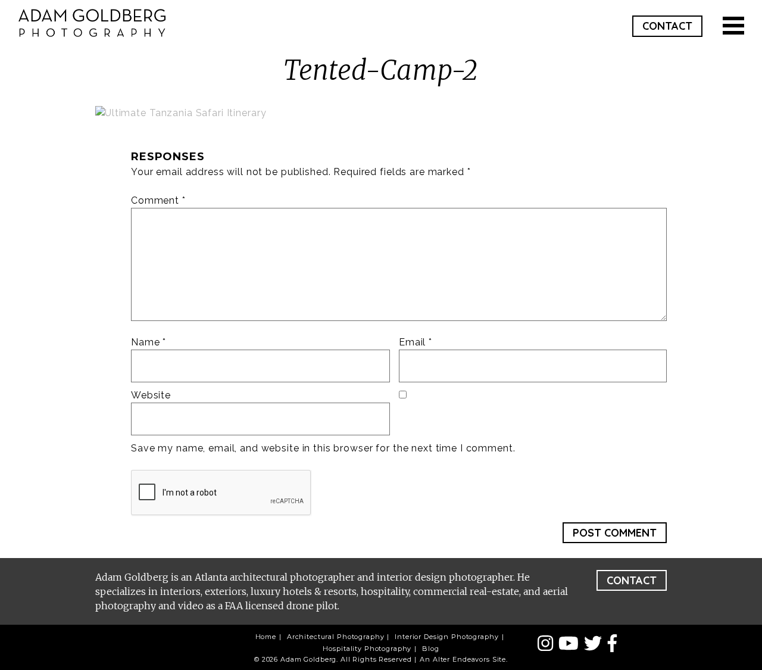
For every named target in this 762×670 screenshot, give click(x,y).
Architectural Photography (336, 636)
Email (415, 342)
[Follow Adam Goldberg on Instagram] (548, 644)
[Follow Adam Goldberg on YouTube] (571, 644)
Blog (430, 648)
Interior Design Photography (446, 636)
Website (151, 395)
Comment (158, 200)
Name (148, 342)
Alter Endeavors (461, 659)
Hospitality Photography (367, 648)
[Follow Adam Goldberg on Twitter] (595, 644)
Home (265, 636)
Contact (667, 26)
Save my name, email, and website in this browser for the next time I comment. (323, 448)
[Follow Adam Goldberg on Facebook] (612, 644)
